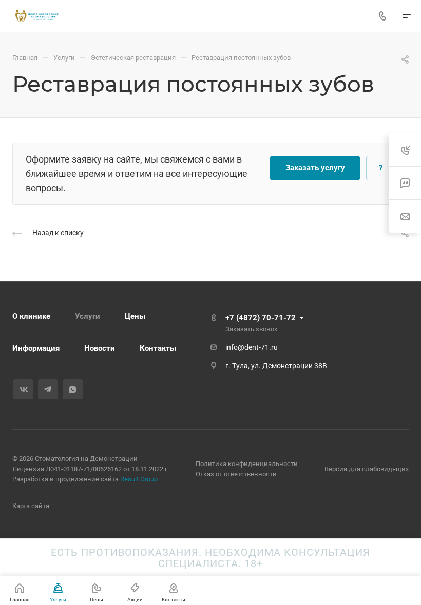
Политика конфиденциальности (247, 464)
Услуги (87, 316)
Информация (36, 348)
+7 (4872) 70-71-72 (260, 317)
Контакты (158, 348)
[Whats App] (73, 389)
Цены (135, 316)
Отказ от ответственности (236, 474)
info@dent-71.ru (251, 347)
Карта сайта (30, 506)
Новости (99, 348)
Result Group (139, 479)
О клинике (31, 316)
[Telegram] (48, 389)
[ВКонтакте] (23, 389)
